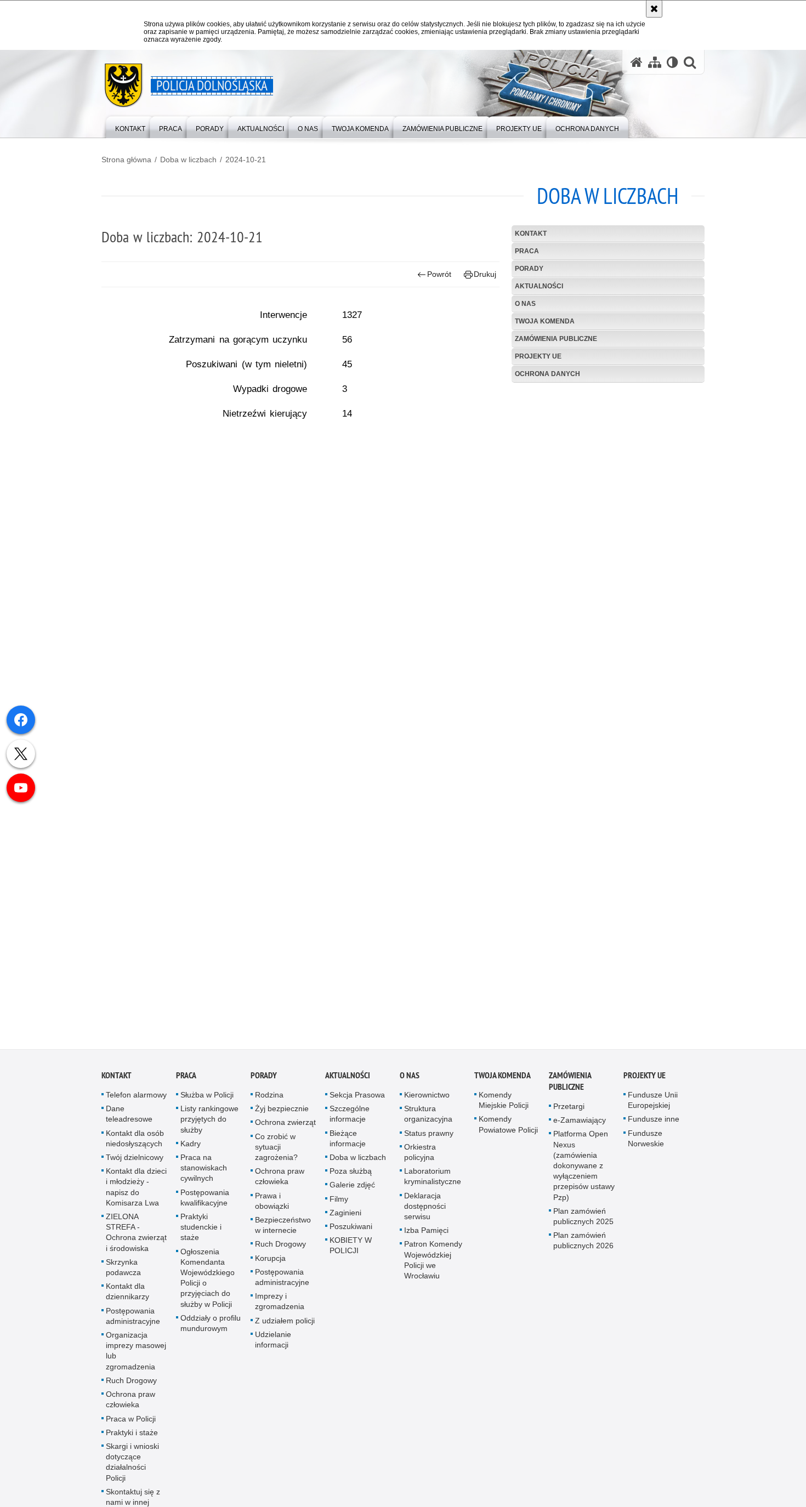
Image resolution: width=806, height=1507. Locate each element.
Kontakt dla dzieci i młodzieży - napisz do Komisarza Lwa (136, 1197)
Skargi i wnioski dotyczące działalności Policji (132, 1472)
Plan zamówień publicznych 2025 (583, 1226)
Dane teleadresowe (129, 1124)
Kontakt (531, 233)
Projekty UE (538, 356)
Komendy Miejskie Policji (504, 1109)
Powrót (439, 274)
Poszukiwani (351, 1236)
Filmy (339, 1208)
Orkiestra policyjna (420, 1162)
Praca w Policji (131, 1428)
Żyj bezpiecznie (282, 1118)
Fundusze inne (653, 1129)
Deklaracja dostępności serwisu (425, 1216)
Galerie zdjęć (352, 1195)
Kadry (190, 1153)
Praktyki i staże (132, 1442)
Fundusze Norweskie (646, 1148)
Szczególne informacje (350, 1124)
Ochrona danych (547, 374)
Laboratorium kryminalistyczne (432, 1186)
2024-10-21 (245, 159)
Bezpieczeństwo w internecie (283, 1234)
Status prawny (428, 1143)
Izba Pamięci (426, 1240)
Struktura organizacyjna (428, 1124)
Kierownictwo (427, 1104)
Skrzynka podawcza (123, 1277)
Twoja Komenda (545, 321)
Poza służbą (351, 1181)
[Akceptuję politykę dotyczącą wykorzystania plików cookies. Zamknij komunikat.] (654, 9)
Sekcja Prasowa (357, 1104)
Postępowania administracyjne (133, 1325)
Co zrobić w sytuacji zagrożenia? (276, 1157)
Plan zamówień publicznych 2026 (583, 1250)
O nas (525, 304)
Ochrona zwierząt (285, 1132)
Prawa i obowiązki (272, 1210)
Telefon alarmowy (136, 1104)
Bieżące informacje (348, 1148)
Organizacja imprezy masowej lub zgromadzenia (136, 1360)
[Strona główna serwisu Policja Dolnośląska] (637, 62)
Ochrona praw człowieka (130, 1409)
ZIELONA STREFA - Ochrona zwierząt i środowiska (136, 1242)
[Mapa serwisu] (654, 62)
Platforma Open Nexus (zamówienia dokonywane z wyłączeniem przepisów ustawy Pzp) (584, 1176)
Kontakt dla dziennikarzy (127, 1301)
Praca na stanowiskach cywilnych (203, 1177)
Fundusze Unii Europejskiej (653, 1109)
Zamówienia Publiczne (556, 339)
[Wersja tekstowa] (672, 62)
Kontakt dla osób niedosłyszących (135, 1148)
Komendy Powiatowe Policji (508, 1134)
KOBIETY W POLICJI (351, 1255)
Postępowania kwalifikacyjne (204, 1207)
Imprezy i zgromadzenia (279, 1311)
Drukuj (485, 274)
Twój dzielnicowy (134, 1167)
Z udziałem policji (285, 1330)
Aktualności (539, 286)
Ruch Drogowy (131, 1390)
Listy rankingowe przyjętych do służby (209, 1129)
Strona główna (126, 159)
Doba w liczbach (188, 159)
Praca (527, 251)
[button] (690, 62)
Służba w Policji (207, 1104)
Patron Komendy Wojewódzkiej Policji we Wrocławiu (433, 1270)
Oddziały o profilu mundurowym (210, 1333)
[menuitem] (130, 126)
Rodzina (269, 1104)
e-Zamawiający (579, 1130)
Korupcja (270, 1268)
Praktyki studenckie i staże (201, 1237)
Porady (529, 268)
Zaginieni (345, 1222)
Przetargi (568, 1116)
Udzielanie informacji (273, 1349)
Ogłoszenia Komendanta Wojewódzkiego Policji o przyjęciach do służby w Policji (207, 1287)
